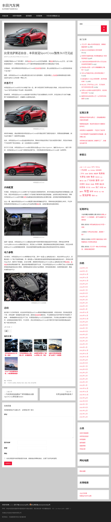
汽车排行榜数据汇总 (53, 16)
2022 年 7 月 (84, 404)
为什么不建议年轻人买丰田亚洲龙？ (93, 73)
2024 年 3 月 (84, 341)
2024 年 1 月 (83, 347)
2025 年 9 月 (84, 284)
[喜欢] (6, 331)
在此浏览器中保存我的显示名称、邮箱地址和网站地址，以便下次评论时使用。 (32, 458)
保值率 (96, 173)
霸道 (96, 195)
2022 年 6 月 (84, 407)
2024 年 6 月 (84, 331)
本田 (97, 184)
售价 (51, 61)
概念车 (102, 184)
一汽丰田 (54, 75)
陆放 (81, 195)
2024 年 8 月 (84, 325)
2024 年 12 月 (84, 312)
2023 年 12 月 (84, 350)
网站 (5, 453)
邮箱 (6, 448)
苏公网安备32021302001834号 (40, 505)
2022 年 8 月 (84, 401)
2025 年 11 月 (84, 277)
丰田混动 (92, 170)
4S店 (81, 167)
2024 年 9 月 (84, 322)
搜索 (81, 24)
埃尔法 (97, 177)
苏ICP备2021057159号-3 (21, 505)
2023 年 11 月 (84, 353)
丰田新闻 (39, 16)
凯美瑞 (67, 262)
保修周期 (83, 446)
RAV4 (98, 167)
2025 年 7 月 (84, 290)
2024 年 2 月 (84, 344)
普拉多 (88, 184)
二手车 (82, 173)
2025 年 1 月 (83, 309)
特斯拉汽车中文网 (85, 496)
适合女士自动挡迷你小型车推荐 (91, 50)
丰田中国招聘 (17, 16)
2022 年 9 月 (84, 398)
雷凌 (93, 195)
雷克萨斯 (38, 68)
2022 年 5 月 (84, 410)
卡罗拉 (83, 177)
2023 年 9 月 (84, 360)
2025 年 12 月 (84, 274)
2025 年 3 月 (84, 303)
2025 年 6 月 (84, 293)
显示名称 (7, 442)
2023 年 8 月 (84, 363)
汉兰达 (88, 187)
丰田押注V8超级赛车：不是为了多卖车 (92, 130)
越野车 (81, 191)
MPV (93, 167)
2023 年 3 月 (84, 379)
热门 (97, 187)
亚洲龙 (14, 383)
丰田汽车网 (10, 5)
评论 (6, 414)
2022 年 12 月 (84, 388)
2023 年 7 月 (84, 366)
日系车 (82, 184)
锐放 (103, 191)
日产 (102, 181)
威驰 (85, 180)
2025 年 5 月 (84, 296)
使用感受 (29, 16)
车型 (24, 197)
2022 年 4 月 (84, 414)
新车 (98, 180)
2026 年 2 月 (84, 268)
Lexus (89, 167)
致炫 (105, 187)
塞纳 (101, 177)
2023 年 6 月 (84, 369)
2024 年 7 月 (84, 328)
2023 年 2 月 (84, 382)
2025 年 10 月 (84, 280)
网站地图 (83, 471)
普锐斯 (92, 184)
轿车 (91, 191)
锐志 (100, 191)
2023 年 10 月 (84, 357)
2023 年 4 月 (84, 376)
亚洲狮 (86, 173)
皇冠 (29, 61)
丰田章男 (99, 170)
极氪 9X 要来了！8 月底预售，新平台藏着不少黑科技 (93, 217)
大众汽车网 (83, 493)
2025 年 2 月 (84, 306)
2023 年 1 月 (83, 385)
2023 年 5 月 (84, 372)
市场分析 (5, 16)
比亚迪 (82, 187)
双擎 (88, 177)
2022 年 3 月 (84, 417)
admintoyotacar (23, 57)
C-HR (84, 167)
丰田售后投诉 (84, 436)
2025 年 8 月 (84, 287)
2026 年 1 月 (83, 271)
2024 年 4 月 (84, 338)
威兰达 (82, 180)
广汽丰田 (91, 180)
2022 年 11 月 (84, 391)
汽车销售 (93, 187)
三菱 (89, 170)
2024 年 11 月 (84, 315)
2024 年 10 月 (84, 319)
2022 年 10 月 (84, 395)
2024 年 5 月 (84, 334)
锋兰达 (96, 191)
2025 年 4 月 (84, 300)
